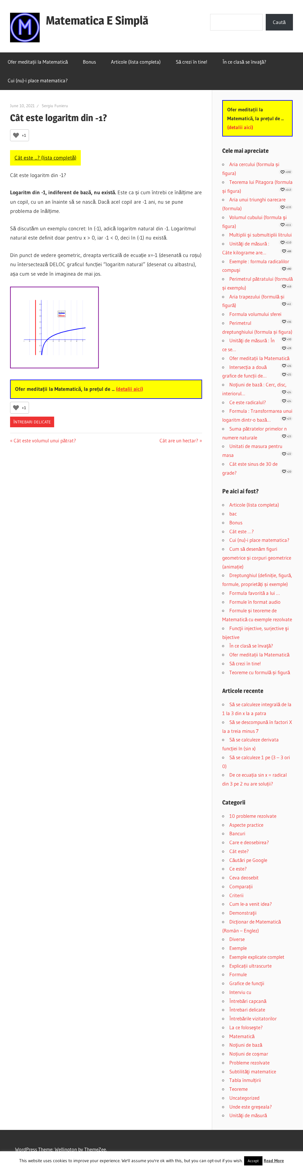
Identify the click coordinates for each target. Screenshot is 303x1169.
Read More (274, 1160)
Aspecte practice (246, 825)
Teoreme (238, 1089)
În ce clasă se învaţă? (244, 62)
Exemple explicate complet (256, 957)
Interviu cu (240, 992)
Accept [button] (253, 1160)
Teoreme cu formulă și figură (259, 672)
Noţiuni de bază (245, 1045)
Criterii (236, 895)
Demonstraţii (243, 913)
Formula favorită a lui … (254, 593)
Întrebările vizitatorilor (253, 1018)
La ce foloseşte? (246, 1027)
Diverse (237, 939)
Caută (279, 22)
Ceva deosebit (244, 877)
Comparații (241, 886)
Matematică (241, 1036)
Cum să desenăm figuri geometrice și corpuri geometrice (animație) (256, 558)
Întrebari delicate (32, 422)
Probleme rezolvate (249, 1062)
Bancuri (237, 833)
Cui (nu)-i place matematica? (38, 80)
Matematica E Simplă (97, 20)
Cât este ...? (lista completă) (45, 158)
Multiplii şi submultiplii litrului (260, 235)
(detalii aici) (129, 389)
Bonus (89, 62)
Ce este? (238, 868)
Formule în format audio (255, 602)
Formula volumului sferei (255, 314)
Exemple (238, 948)
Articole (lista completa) (136, 62)
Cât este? (239, 851)
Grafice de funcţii (246, 983)
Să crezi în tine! (191, 62)
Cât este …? (241, 531)
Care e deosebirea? (249, 842)
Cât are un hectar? (178, 440)
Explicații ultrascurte (250, 966)
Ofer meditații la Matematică (38, 62)
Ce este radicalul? (247, 402)
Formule (238, 974)
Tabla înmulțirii (245, 1080)
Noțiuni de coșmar (248, 1054)
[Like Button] (16, 135)
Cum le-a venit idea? (250, 904)
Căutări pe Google (248, 860)
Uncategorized (244, 1098)
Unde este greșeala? (250, 1107)
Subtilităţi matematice (252, 1071)
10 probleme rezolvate (252, 816)
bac (233, 513)
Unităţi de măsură (248, 1115)
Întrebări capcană (247, 1001)
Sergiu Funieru (55, 105)
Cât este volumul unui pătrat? (44, 440)
